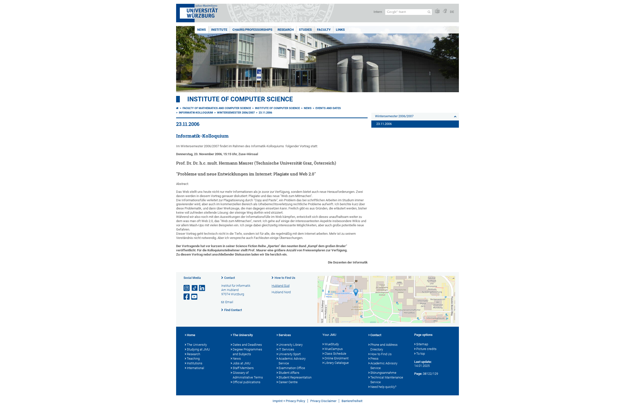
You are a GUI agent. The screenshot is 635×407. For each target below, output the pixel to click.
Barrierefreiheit (352, 401)
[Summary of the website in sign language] (445, 11)
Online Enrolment (336, 358)
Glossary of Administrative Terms (248, 375)
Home (191, 335)
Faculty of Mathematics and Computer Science (217, 108)
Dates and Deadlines (247, 345)
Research (286, 29)
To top (420, 353)
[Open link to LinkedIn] (202, 288)
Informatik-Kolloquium (196, 112)
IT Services (286, 349)
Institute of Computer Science (240, 99)
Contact (229, 278)
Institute (219, 29)
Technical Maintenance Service (386, 380)
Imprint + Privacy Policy (289, 401)
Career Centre (288, 382)
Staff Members (243, 368)
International (195, 368)
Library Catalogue (336, 363)
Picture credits (426, 349)
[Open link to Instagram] (187, 288)
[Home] (177, 108)
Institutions (194, 363)
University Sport (290, 354)
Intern (378, 12)
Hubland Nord (281, 292)
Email (229, 302)
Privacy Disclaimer (323, 401)
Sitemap (422, 344)
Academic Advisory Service (292, 361)
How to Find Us (285, 278)
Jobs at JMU (242, 363)
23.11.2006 (265, 112)
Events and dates (328, 108)
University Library (291, 345)
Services (285, 335)
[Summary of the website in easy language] (437, 11)
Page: (418, 374)
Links (340, 29)
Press (374, 358)
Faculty (324, 29)
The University (197, 345)
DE (452, 12)
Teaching (193, 358)
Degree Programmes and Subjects (247, 352)
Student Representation (295, 377)
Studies (305, 29)
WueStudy (331, 344)
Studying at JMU (198, 349)
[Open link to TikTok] (194, 288)
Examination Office (292, 368)
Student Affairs (289, 373)
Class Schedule (335, 353)
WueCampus (333, 349)
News (201, 29)
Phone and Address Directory (384, 347)
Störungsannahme (383, 373)
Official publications (246, 382)
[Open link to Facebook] (187, 296)
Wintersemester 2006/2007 (236, 112)
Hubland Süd (280, 286)
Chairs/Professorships (252, 29)
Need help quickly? (383, 387)
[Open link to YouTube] (194, 296)
